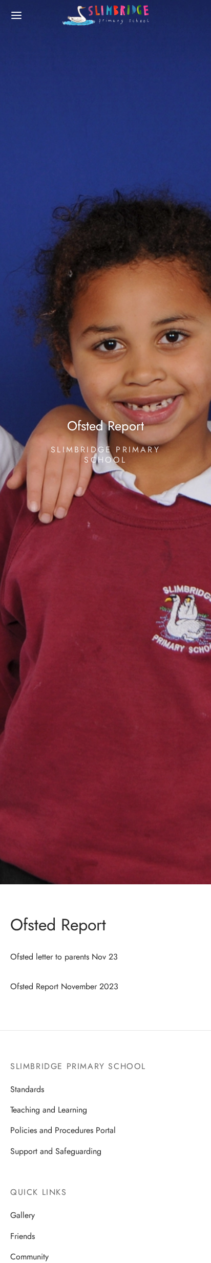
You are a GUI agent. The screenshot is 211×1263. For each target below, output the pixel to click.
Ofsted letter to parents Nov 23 (64, 957)
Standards (27, 1089)
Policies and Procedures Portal (63, 1130)
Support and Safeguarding (55, 1151)
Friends (22, 1236)
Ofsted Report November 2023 (64, 986)
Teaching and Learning (48, 1110)
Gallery (22, 1215)
